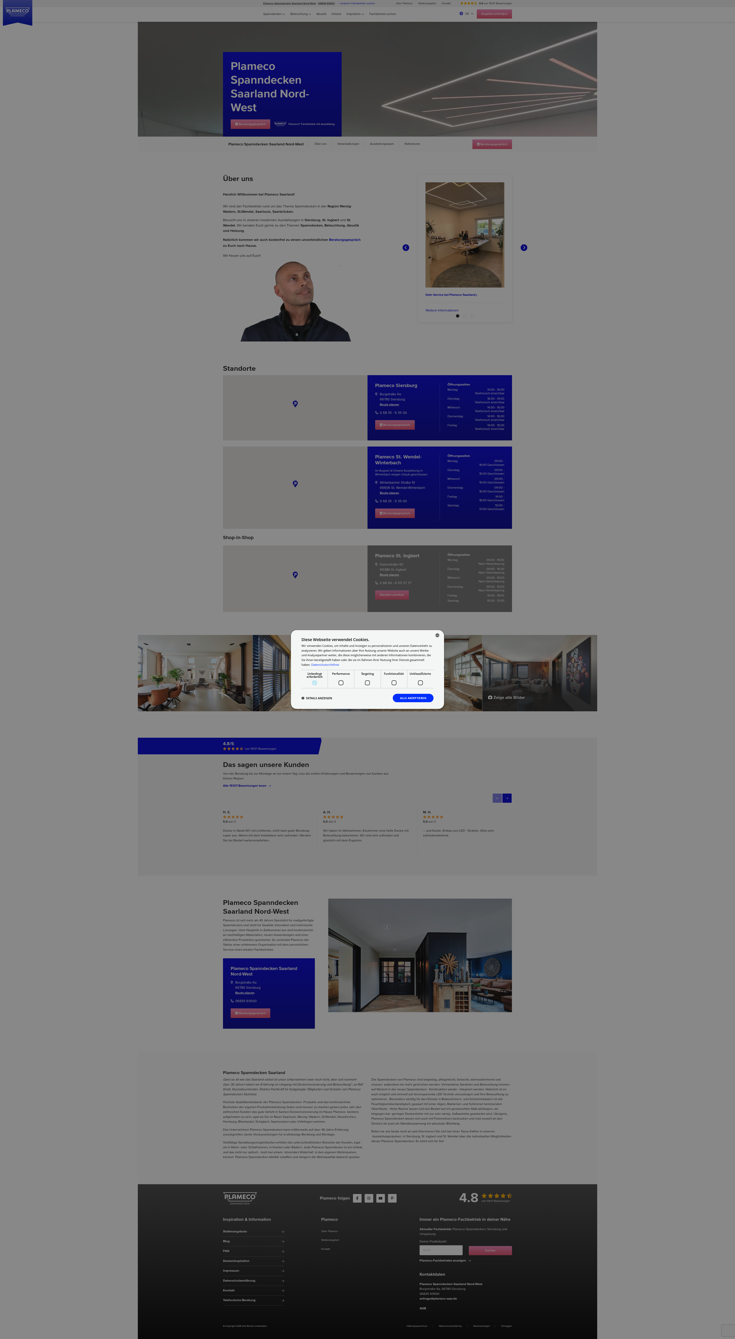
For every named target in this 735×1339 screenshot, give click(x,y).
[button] (316, 698)
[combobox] (437, 635)
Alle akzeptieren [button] (413, 698)
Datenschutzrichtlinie (325, 664)
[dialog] (367, 669)
